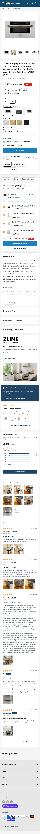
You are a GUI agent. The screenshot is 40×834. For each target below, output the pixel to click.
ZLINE (8, 9)
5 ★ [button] (5, 453)
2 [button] (17, 742)
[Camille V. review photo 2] (19, 584)
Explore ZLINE (10, 358)
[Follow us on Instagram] (7, 801)
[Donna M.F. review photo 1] (8, 731)
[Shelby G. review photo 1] (8, 660)
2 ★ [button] (5, 459)
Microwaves (15, 9)
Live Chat (8, 398)
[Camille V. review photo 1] (8, 584)
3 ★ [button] (5, 457)
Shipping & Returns (28, 179)
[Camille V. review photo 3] (30, 584)
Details (20, 145)
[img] (7, 528)
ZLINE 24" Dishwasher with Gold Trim (23, 231)
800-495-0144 (20, 398)
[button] (23, 741)
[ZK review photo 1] (8, 700)
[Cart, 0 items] (36, 3)
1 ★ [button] (5, 461)
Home (2, 9)
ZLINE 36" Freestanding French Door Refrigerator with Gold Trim (24, 222)
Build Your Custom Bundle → (20, 425)
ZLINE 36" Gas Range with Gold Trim (24, 206)
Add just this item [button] (20, 248)
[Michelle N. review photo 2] (19, 549)
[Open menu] (3, 3)
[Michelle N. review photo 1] (8, 549)
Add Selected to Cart (20, 243)
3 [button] (20, 742)
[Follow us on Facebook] (3, 801)
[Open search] (28, 3)
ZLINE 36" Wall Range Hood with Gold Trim (23, 214)
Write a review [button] (20, 471)
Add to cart (20, 150)
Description (6, 179)
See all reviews (7, 464)
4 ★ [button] (5, 455)
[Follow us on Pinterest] (11, 801)
